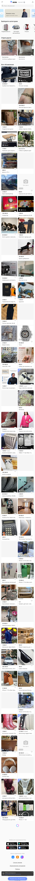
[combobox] (17, 6)
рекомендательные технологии (13, 874)
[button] (15, 56)
